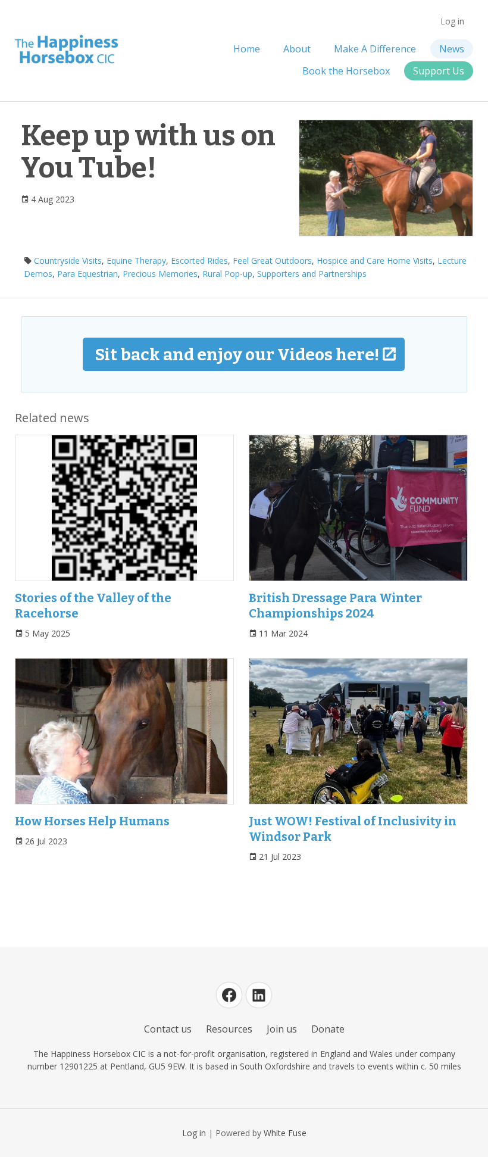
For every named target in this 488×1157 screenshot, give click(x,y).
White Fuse (285, 1133)
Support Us (438, 70)
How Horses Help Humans (92, 821)
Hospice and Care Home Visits (375, 260)
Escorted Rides (199, 260)
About (297, 48)
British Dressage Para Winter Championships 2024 (335, 605)
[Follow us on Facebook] (229, 995)
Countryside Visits (68, 260)
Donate (328, 1029)
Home (246, 48)
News (451, 48)
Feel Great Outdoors (272, 260)
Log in (452, 21)
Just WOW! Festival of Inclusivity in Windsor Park (352, 829)
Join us (282, 1029)
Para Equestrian (87, 273)
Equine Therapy (136, 260)
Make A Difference (375, 48)
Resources (229, 1029)
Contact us (168, 1029)
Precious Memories (160, 273)
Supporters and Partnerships (312, 273)
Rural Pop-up (227, 273)
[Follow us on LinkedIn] (258, 995)
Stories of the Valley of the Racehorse (93, 605)
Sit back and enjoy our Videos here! (237, 354)
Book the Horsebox (346, 70)
